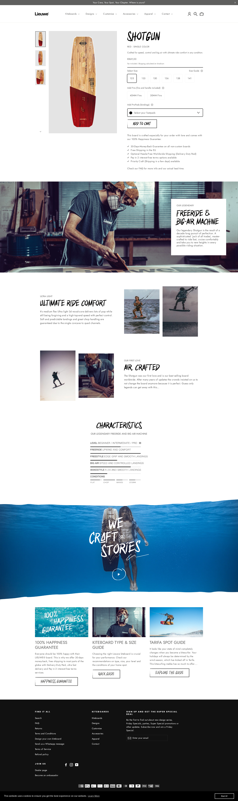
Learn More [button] (94, 796)
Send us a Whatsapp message (49, 743)
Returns (38, 728)
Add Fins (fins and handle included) (143, 88)
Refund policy (42, 754)
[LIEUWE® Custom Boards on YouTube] (76, 764)
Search (38, 718)
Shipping (141, 63)
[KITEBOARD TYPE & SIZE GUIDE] (119, 622)
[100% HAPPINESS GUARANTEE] (61, 622)
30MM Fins (156, 95)
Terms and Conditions (45, 733)
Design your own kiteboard (48, 738)
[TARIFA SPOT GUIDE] (176, 622)
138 (178, 78)
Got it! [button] (224, 796)
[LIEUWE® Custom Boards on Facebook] (66, 764)
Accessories (129, 13)
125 (132, 78)
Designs (90, 13)
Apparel (148, 13)
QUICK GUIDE (106, 674)
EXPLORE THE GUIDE (169, 673)
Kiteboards (71, 13)
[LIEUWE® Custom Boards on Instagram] (71, 764)
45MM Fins (136, 95)
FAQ (141, 168)
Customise (109, 13)
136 (167, 78)
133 (143, 78)
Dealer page (41, 770)
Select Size (163, 71)
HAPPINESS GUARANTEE (56, 681)
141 (189, 78)
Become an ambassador (46, 775)
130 (155, 78)
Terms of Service (43, 749)
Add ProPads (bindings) (138, 105)
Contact (166, 13)
